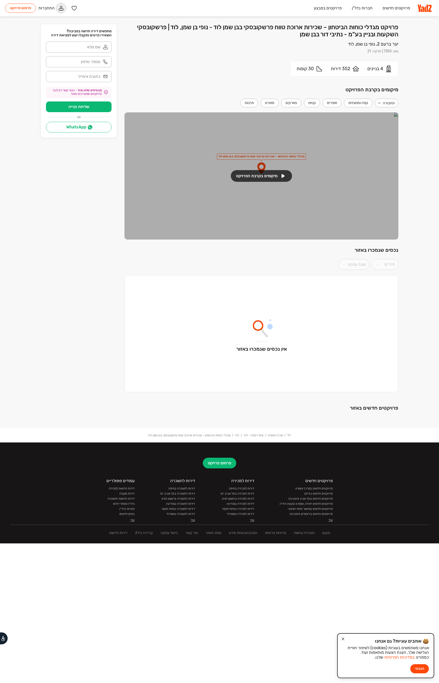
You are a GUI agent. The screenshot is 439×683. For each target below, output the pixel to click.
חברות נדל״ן (127, 509)
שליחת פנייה (78, 106)
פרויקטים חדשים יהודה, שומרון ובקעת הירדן (306, 504)
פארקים (291, 103)
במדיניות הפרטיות (399, 657)
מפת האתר (213, 533)
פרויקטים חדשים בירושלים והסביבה (311, 514)
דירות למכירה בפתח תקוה (238, 509)
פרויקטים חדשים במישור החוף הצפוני (310, 509)
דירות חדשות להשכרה (121, 498)
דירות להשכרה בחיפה (181, 488)
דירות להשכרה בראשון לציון (178, 498)
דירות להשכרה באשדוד (180, 514)
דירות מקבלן (127, 493)
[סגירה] (343, 639)
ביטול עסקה (169, 533)
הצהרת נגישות (304, 533)
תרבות (249, 103)
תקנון (326, 533)
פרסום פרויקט (20, 8)
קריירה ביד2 (144, 533)
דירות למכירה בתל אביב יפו (237, 493)
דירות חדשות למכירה (122, 488)
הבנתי (419, 668)
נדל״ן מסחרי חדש (124, 504)
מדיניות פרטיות (275, 533)
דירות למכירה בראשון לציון (238, 498)
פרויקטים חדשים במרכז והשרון (314, 488)
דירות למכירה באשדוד (240, 514)
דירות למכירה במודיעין (240, 504)
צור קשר (191, 533)
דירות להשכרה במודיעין (180, 504)
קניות (312, 103)
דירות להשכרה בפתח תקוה (178, 509)
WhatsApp (76, 127)
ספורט (269, 103)
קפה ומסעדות (358, 103)
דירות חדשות (118, 533)
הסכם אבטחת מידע (243, 533)
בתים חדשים (127, 514)
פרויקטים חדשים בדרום (318, 493)
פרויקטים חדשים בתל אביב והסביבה (310, 498)
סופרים (332, 103)
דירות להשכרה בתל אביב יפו (177, 493)
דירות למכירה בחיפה (241, 488)
